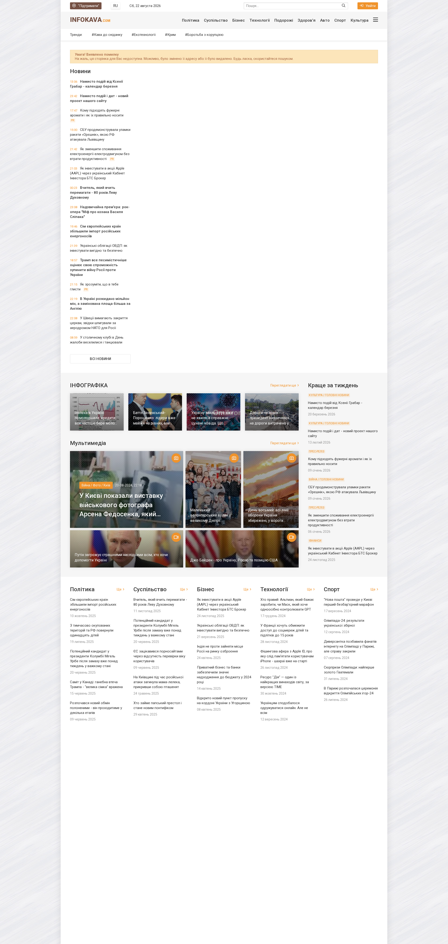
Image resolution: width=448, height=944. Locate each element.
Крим (171, 35)
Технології (259, 20)
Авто (325, 20)
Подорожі (283, 20)
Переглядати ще (283, 385)
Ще (119, 589)
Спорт (340, 20)
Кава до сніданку (108, 35)
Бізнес (238, 20)
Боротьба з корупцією (205, 35)
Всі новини (100, 359)
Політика (190, 20)
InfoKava (90, 20)
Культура (359, 20)
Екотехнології (145, 35)
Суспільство (216, 20)
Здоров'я (306, 20)
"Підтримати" (88, 6)
